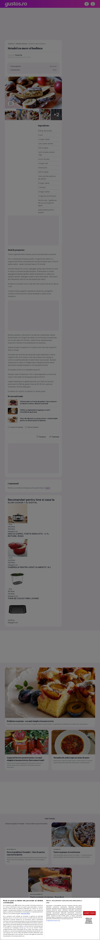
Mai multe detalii (25, 913)
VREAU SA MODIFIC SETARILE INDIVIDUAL (88, 920)
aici (25, 928)
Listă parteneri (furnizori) (53, 920)
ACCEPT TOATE (89, 913)
